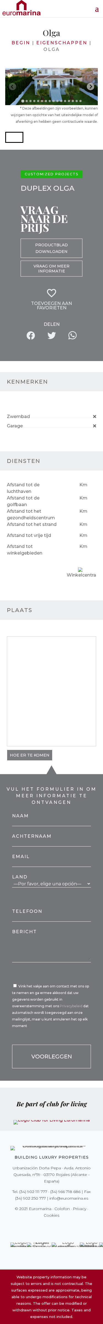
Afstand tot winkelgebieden (24, 550)
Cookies (51, 1215)
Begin (21, 42)
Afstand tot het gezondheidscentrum (31, 514)
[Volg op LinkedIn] (70, 1226)
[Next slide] (90, 86)
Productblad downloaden (51, 248)
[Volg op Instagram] (47, 1226)
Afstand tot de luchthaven (23, 488)
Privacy (79, 1208)
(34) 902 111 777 (33, 1191)
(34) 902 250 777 (30, 1198)
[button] (14, 137)
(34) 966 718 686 (65, 1191)
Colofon (62, 1208)
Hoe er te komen (29, 755)
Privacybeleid (71, 1006)
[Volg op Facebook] (32, 1226)
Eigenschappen (61, 42)
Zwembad (18, 416)
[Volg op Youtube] (63, 1226)
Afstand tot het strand (32, 524)
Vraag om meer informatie (51, 269)
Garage (15, 425)
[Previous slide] (12, 86)
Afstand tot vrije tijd (29, 535)
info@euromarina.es (68, 1198)
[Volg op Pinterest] (55, 1226)
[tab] (22, 100)
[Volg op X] (40, 1226)
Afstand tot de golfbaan (23, 501)
